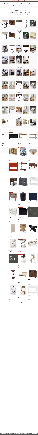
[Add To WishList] (17, 133)
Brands (1, 8)
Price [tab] (1, 149)
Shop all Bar (19, 80)
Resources (24, 5)
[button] (25, 3)
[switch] (9, 130)
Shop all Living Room (19, 31)
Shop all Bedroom (19, 105)
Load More (22, 302)
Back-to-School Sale (10, 204)
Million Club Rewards (19, 5)
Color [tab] (1, 147)
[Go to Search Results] (21, 3)
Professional (14, 5)
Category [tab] (2, 145)
